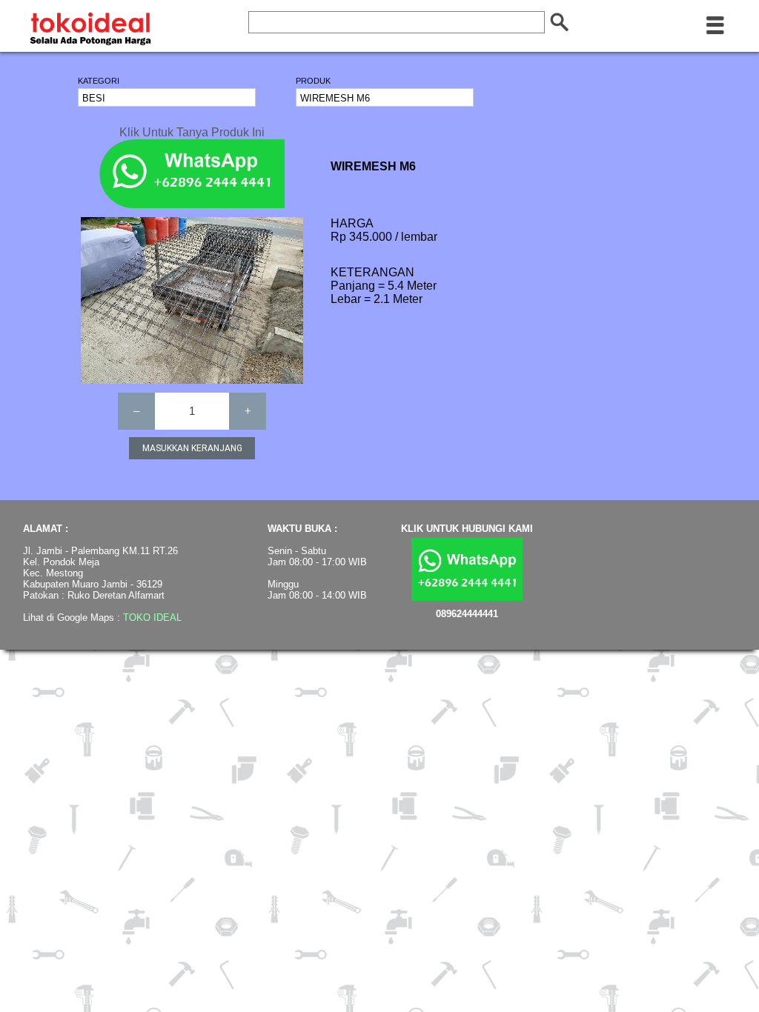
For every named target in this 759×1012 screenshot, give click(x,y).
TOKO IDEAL (152, 617)
